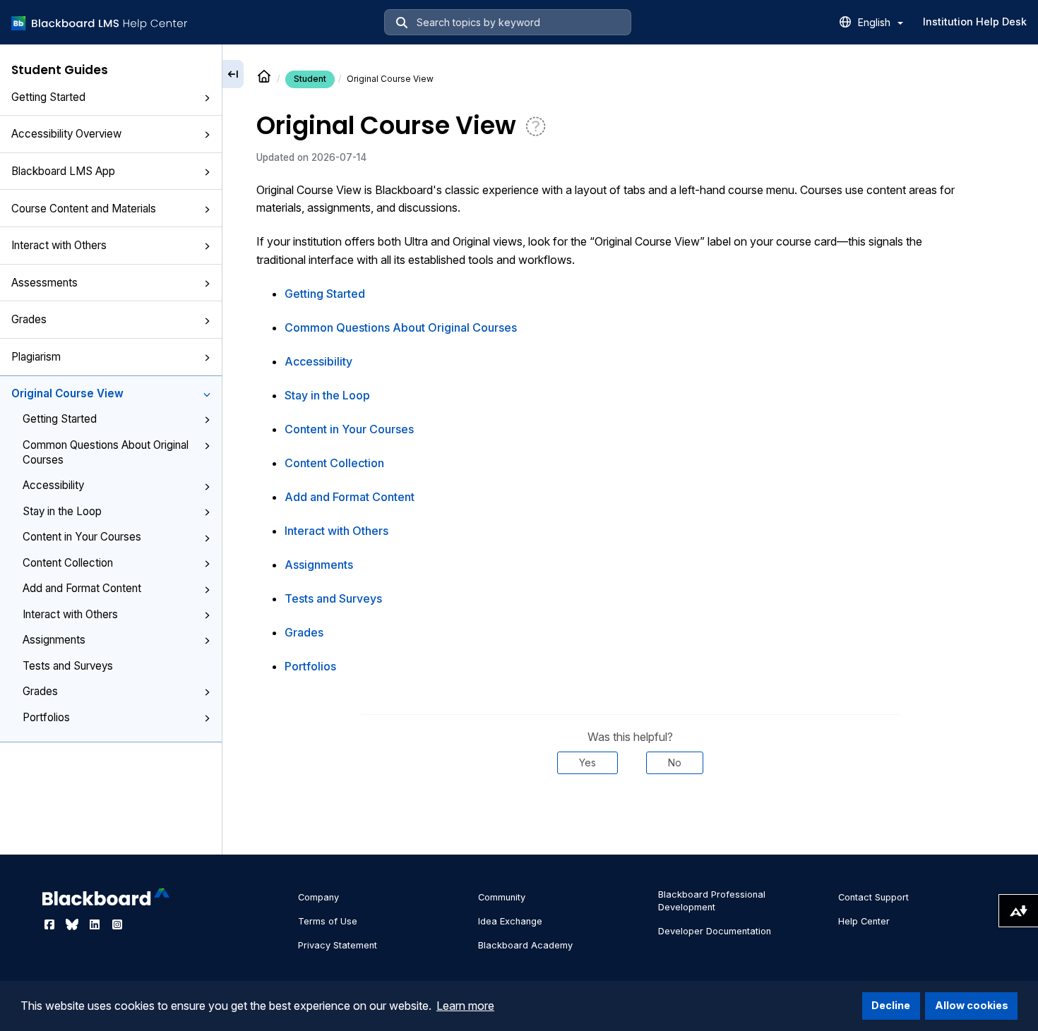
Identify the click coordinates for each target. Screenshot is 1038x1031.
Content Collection (68, 562)
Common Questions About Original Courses (106, 452)
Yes (587, 762)
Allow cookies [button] (971, 1005)
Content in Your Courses (82, 536)
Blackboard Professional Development (711, 900)
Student (310, 78)
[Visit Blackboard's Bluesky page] (73, 924)
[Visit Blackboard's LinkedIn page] (96, 924)
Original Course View (67, 393)
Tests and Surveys (68, 666)
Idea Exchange (510, 921)
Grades (29, 319)
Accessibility (53, 485)
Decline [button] (890, 1005)
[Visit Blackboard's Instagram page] (117, 924)
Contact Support (873, 897)
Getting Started (48, 97)
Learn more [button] (465, 1006)
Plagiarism (36, 356)
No (674, 762)
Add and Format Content (82, 588)
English (875, 22)
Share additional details (630, 816)
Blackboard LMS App (63, 171)
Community (501, 897)
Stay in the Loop (62, 511)
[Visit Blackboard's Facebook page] (50, 924)
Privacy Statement (337, 945)
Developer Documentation (714, 931)
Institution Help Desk (975, 22)
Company (318, 897)
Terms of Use (327, 921)
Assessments (44, 282)
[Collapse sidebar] (233, 74)
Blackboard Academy (525, 945)
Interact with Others (59, 245)
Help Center (864, 921)
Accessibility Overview (66, 133)
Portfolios (46, 717)
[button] (206, 98)
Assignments (54, 639)
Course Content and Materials (83, 208)
